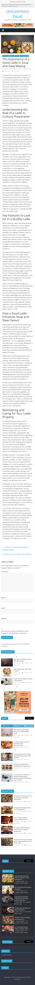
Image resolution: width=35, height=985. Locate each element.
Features (5, 56)
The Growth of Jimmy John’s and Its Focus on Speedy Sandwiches (22, 829)
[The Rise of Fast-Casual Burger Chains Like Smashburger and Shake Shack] (7, 838)
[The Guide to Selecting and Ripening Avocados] (7, 679)
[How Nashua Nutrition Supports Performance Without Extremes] (8, 896)
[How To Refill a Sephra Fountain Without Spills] (7, 817)
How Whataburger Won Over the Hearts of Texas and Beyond (22, 877)
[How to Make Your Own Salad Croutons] (7, 659)
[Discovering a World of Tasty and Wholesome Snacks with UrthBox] (7, 753)
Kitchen (12, 56)
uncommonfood (20, 69)
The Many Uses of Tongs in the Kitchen (16, 555)
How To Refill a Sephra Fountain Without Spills (21, 818)
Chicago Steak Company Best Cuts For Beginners (22, 808)
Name (3, 598)
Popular (7, 726)
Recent (18, 726)
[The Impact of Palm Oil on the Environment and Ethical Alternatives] (7, 795)
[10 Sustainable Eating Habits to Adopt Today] (8, 926)
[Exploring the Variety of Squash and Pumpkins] (7, 669)
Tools (17, 56)
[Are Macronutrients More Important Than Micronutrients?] (7, 740)
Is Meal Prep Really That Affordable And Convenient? (22, 765)
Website (4, 618)
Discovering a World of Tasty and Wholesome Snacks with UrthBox (22, 755)
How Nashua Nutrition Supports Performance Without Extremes (21, 898)
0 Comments (7, 71)
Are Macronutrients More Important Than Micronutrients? (21, 743)
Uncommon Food (17, 13)
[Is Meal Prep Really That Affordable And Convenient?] (7, 763)
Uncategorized (24, 56)
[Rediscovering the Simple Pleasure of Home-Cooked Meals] (7, 728)
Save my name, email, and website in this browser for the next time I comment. (15, 632)
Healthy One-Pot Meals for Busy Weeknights (22, 909)
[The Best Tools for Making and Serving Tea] (8, 916)
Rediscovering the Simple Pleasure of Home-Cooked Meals (21, 731)
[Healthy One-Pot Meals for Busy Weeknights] (8, 907)
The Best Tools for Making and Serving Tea (22, 918)
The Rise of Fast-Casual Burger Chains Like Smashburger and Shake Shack (23, 841)
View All (29, 718)
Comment (5, 572)
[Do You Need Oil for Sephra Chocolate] (8, 886)
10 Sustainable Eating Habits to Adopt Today (21, 928)
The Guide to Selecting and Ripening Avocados (22, 679)
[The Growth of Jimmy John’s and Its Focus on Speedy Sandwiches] (7, 827)
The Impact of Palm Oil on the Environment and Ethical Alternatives (23, 797)
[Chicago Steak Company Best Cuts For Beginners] (7, 807)
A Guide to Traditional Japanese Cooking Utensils (15, 548)
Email (3, 608)
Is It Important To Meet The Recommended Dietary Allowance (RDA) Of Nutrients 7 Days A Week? (23, 777)
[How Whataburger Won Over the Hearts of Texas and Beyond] (8, 875)
